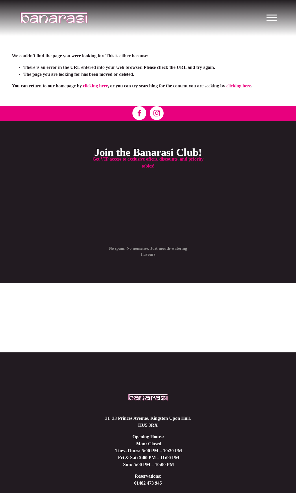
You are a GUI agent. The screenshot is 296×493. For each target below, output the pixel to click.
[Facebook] (139, 113)
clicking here (95, 85)
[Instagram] (157, 113)
